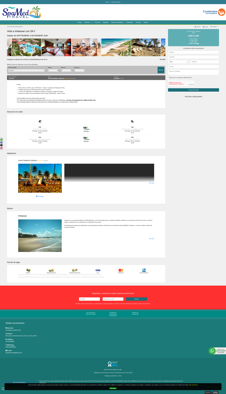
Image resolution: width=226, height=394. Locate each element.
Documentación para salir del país (91, 313)
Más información (193, 385)
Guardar (206, 26)
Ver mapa (40, 196)
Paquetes (105, 22)
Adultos (50, 67)
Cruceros (97, 22)
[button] (21, 178)
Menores (63, 67)
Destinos (87, 22)
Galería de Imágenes (117, 22)
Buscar (161, 70)
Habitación (77, 67)
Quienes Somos (115, 2)
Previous (7, 46)
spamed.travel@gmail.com (14, 352)
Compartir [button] (214, 26)
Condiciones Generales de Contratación (113, 314)
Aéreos (146, 22)
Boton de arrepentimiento (19, 382)
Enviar (137, 299)
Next (165, 46)
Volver (9, 26)
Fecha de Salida (12, 67)
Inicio (107, 2)
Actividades (129, 22)
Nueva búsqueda (16, 26)
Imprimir (198, 26)
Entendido (113, 388)
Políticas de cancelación (135, 313)
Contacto (138, 22)
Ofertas (79, 22)
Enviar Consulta (193, 90)
